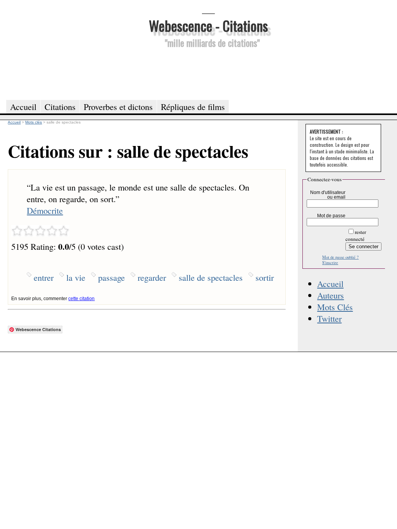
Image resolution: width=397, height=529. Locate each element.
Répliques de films (193, 106)
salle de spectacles (211, 277)
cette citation (81, 298)
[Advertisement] (208, 72)
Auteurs (330, 295)
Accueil (330, 283)
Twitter (329, 318)
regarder (152, 277)
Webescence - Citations (208, 25)
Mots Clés (335, 307)
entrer (44, 277)
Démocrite (45, 210)
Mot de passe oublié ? (340, 257)
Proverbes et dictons (118, 106)
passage (111, 277)
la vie (75, 277)
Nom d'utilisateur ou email (327, 194)
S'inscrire (330, 262)
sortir (264, 277)
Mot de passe (331, 215)
